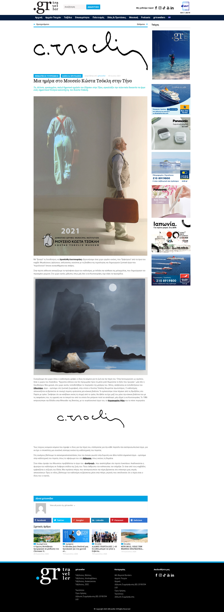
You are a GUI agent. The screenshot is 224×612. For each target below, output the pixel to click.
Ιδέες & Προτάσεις (116, 17)
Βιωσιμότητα (42, 544)
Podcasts (145, 17)
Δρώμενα (69, 544)
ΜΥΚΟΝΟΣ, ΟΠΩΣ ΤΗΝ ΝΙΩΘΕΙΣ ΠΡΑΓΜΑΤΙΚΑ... (132, 547)
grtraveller (102, 76)
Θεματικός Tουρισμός (46, 76)
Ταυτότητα (79, 590)
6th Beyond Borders (123, 575)
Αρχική (38, 17)
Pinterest (118, 520)
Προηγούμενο (42, 24)
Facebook (41, 520)
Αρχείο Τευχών (53, 17)
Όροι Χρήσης (80, 593)
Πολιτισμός (98, 17)
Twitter (60, 520)
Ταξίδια (68, 17)
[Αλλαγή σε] (169, 17)
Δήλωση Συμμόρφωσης (124, 597)
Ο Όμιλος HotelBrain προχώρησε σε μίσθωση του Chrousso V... (46, 548)
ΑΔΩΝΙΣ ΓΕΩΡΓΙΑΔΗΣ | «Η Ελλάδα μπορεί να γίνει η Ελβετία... (104, 548)
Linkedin (100, 520)
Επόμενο (141, 24)
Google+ (80, 520)
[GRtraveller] (46, 12)
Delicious (138, 520)
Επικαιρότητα (82, 17)
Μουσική (133, 17)
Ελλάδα (98, 544)
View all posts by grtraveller (62, 505)
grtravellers (159, 17)
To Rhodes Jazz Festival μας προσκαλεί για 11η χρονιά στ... (75, 548)
